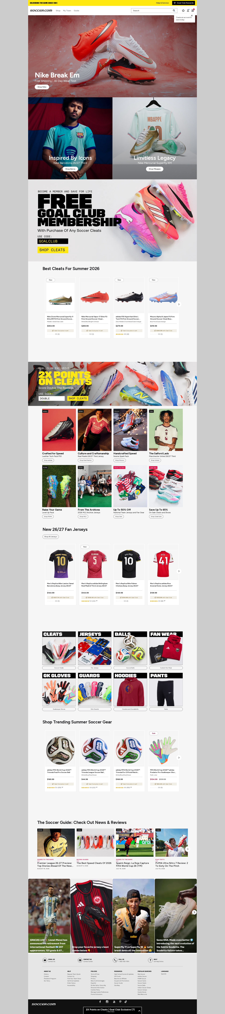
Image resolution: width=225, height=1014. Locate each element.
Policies (94, 971)
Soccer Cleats (59, 668)
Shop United (155, 460)
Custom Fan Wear (166, 668)
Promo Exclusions (96, 994)
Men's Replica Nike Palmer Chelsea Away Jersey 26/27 (127, 585)
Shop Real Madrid (85, 460)
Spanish (163, 974)
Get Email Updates (73, 981)
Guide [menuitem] (76, 10)
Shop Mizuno (119, 460)
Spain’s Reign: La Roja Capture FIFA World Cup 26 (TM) (132, 864)
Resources (118, 971)
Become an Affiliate (120, 978)
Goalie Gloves (142, 992)
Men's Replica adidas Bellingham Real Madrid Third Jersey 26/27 (94, 585)
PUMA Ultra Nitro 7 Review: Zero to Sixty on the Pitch (173, 864)
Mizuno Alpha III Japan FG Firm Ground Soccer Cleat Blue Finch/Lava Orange (162, 318)
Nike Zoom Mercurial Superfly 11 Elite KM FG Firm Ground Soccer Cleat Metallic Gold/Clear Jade (60, 318)
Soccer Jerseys (142, 990)
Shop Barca (70, 169)
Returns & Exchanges (97, 981)
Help (69, 971)
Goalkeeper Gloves (59, 709)
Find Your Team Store (74, 978)
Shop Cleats (112, 220)
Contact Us (70, 976)
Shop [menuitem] (58, 10)
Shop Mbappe (155, 169)
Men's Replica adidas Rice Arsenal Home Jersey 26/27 (161, 585)
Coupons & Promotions (121, 981)
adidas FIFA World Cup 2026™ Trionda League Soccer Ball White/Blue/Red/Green (93, 771)
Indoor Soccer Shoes (144, 987)
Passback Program (50, 978)
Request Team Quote (73, 974)
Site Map (117, 985)
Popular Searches (144, 971)
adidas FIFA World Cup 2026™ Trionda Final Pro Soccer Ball (59, 771)
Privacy (93, 978)
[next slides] (188, 849)
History (46, 974)
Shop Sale (118, 516)
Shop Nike (42, 87)
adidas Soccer (142, 976)
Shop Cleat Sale (156, 516)
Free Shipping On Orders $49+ (43, 3)
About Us (47, 971)
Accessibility (71, 985)
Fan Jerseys (94, 668)
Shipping (93, 976)
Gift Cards (117, 976)
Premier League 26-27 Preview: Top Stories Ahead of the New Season (54, 864)
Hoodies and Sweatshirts (130, 709)
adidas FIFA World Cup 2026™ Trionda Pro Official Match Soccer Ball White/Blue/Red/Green (128, 771)
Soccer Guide (118, 983)
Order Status (71, 983)
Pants (166, 709)
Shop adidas (48, 460)
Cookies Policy (95, 990)
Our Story (47, 981)
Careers (46, 976)
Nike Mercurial (142, 994)
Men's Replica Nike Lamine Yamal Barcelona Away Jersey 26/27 (60, 585)
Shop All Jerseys (50, 537)
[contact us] (44, 1006)
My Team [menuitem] (67, 10)
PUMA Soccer (142, 978)
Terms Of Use (95, 974)
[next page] (179, 304)
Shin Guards (95, 709)
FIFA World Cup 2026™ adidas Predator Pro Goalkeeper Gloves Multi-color (163, 771)
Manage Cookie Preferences (99, 992)
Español (93, 983)
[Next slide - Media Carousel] (194, 912)
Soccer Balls (130, 668)
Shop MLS (83, 516)
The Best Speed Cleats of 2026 (94, 863)
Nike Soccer (141, 974)
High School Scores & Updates (124, 974)
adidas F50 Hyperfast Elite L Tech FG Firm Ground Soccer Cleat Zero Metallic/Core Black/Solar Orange (127, 318)
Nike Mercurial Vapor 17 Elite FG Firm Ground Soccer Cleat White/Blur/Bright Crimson (94, 318)
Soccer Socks (142, 981)
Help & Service (162, 3)
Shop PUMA (48, 516)
